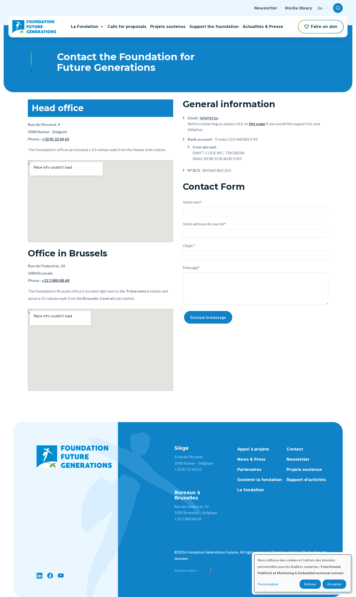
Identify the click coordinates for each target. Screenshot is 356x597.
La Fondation (84, 26)
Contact (294, 449)
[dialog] (302, 573)
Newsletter (265, 8)
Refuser (310, 584)
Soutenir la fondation (259, 479)
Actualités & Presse (263, 26)
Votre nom (191, 202)
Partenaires (249, 469)
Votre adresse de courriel (203, 223)
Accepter (334, 584)
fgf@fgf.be (209, 117)
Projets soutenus (168, 26)
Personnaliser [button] (268, 584)
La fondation (250, 490)
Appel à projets (253, 449)
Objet (188, 245)
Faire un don (324, 26)
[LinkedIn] (39, 576)
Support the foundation (214, 26)
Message (190, 267)
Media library (298, 8)
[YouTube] (61, 576)
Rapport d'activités (306, 479)
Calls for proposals (127, 26)
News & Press (251, 459)
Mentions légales (285, 552)
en (320, 8)
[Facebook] (50, 576)
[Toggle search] (338, 8)
